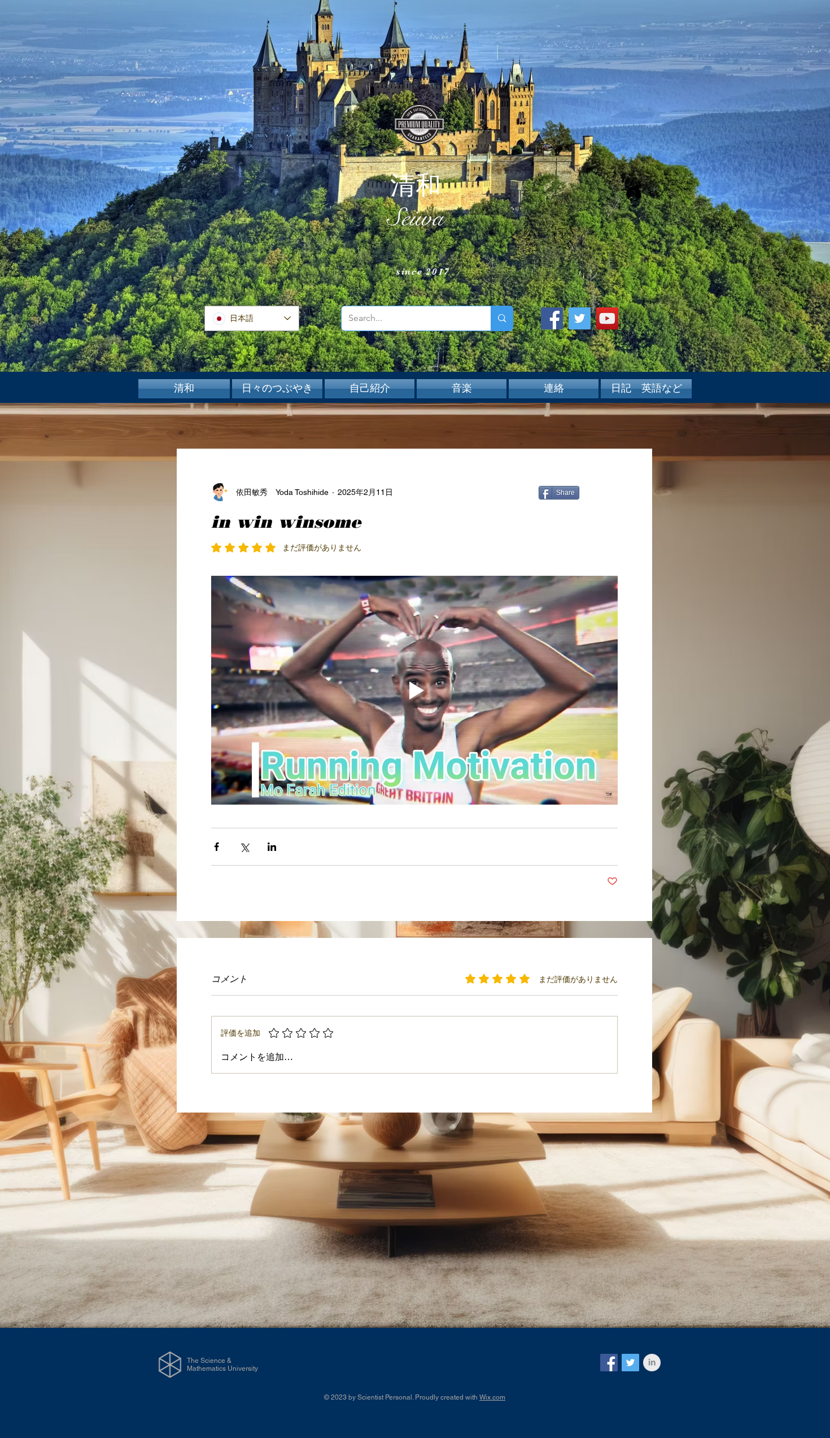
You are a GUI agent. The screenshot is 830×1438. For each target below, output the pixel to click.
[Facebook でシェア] (216, 846)
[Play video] (414, 690)
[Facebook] (552, 318)
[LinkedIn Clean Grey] (652, 1362)
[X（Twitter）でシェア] (244, 846)
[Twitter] (580, 318)
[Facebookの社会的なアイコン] (609, 1362)
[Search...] (502, 318)
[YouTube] (607, 318)
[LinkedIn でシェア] (272, 846)
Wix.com (492, 1397)
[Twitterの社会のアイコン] (630, 1362)
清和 (415, 185)
